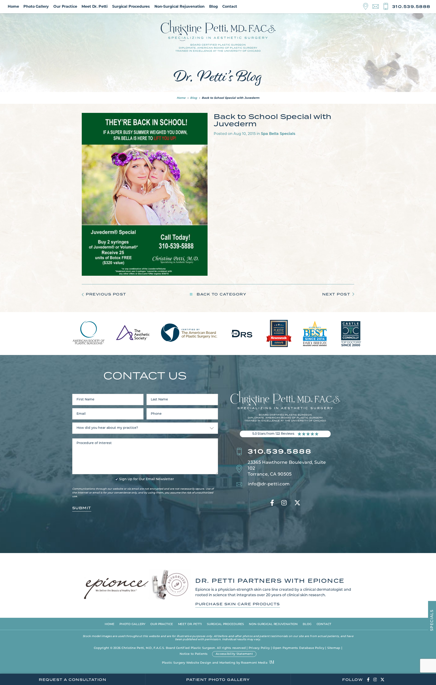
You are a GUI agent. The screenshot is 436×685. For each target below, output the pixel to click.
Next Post (336, 294)
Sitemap (333, 648)
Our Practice (65, 6)
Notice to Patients (194, 654)
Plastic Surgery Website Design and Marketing (198, 662)
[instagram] (284, 503)
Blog (213, 6)
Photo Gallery (36, 6)
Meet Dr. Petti (95, 6)
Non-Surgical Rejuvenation (179, 6)
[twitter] (297, 503)
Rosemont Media (254, 662)
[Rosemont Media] (271, 662)
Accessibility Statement (234, 654)
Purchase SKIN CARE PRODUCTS (237, 604)
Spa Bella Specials (278, 134)
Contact (229, 6)
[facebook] (272, 503)
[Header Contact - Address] (367, 6)
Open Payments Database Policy (298, 648)
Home (13, 6)
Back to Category (220, 294)
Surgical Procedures (131, 6)
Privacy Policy (259, 648)
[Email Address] (377, 6)
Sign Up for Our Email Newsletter (146, 479)
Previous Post (106, 294)
